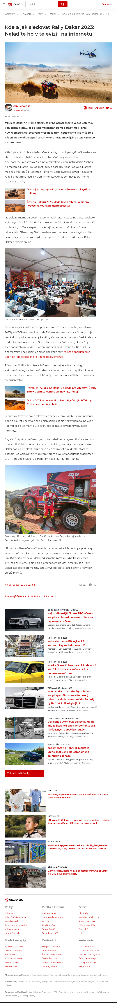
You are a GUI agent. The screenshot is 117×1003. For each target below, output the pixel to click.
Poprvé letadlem (49, 950)
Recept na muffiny (13, 950)
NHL (81, 933)
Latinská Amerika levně (52, 962)
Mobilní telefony (33, 992)
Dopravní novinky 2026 (89, 954)
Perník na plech (12, 966)
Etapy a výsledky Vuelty (52, 917)
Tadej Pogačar (48, 925)
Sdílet (101, 108)
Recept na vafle (12, 962)
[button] (58, 72)
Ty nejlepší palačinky (14, 946)
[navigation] (3, 4)
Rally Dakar (34, 596)
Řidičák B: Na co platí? (89, 958)
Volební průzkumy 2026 (15, 917)
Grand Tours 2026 (50, 933)
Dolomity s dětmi (50, 966)
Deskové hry (92, 992)
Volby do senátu (12, 929)
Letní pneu (80, 992)
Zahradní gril (102, 982)
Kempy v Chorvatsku (51, 946)
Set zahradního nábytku (84, 982)
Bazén (20, 982)
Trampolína (46, 982)
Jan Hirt (45, 921)
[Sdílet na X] (94, 584)
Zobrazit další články (18, 773)
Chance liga (84, 913)
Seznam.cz (107, 4)
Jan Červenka (21, 106)
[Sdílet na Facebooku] (90, 584)
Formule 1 (83, 929)
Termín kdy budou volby (16, 925)
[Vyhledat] (62, 4)
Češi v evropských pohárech (94, 975)
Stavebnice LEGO (50, 992)
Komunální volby (13, 933)
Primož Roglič (48, 929)
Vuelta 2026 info (49, 913)
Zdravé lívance (11, 954)
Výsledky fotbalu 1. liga (89, 917)
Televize (48, 596)
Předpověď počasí (40, 975)
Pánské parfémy (27, 996)
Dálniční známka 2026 (89, 950)
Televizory (103, 992)
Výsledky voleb (11, 921)
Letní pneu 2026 (86, 946)
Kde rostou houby (58, 975)
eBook (90, 108)
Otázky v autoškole (87, 962)
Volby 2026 (10, 913)
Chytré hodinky (12, 996)
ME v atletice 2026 (87, 925)
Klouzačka (67, 982)
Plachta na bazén (32, 982)
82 (111, 108)
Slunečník (57, 982)
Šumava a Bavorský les (52, 954)
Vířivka (8, 985)
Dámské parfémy (66, 992)
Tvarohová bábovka (14, 958)
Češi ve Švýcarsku (50, 958)
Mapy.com (26, 975)
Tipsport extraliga (87, 921)
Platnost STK (85, 966)
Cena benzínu (73, 975)
